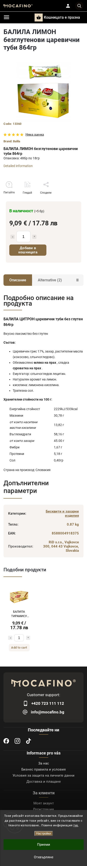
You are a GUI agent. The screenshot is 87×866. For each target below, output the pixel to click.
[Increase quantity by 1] (34, 237)
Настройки (43, 833)
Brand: (11, 141)
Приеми (43, 844)
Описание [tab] (17, 280)
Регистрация (43, 809)
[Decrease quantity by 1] (12, 237)
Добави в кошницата (27, 250)
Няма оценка (35, 134)
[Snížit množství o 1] (10, 638)
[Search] (79, 6)
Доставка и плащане (43, 781)
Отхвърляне (43, 857)
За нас (43, 763)
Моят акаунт (43, 803)
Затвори (67, 201)
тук (75, 825)
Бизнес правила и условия (43, 769)
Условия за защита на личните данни (43, 775)
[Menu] (6, 17)
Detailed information (18, 166)
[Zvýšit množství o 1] (28, 638)
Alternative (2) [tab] (50, 280)
